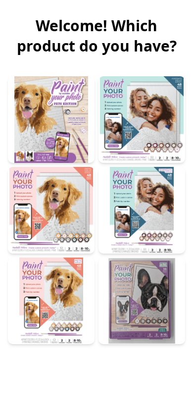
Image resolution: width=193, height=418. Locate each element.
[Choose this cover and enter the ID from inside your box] (51, 301)
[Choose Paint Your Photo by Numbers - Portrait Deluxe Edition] (141, 119)
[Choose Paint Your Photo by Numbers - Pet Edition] (51, 119)
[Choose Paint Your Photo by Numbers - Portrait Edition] (141, 210)
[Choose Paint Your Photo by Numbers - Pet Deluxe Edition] (51, 210)
